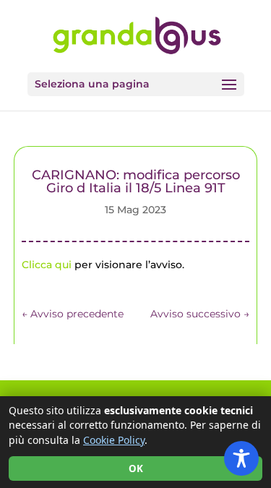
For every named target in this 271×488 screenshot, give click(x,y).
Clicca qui (47, 264)
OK (136, 468)
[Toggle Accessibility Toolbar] (241, 458)
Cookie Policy (114, 440)
